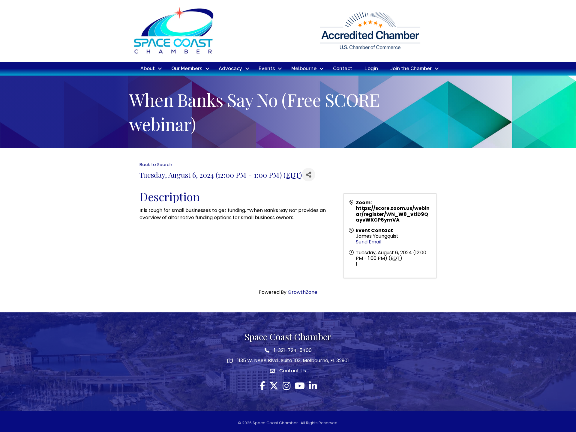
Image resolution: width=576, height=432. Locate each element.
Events (267, 68)
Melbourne (303, 68)
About (147, 68)
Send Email (368, 241)
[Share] (308, 174)
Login (371, 68)
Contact (342, 68)
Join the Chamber (411, 68)
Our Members (186, 68)
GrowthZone (302, 292)
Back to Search (156, 165)
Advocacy (230, 68)
